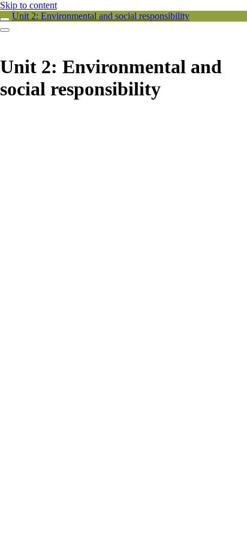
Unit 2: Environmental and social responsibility (100, 16)
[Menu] (5, 30)
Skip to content (28, 5)
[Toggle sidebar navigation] (5, 19)
